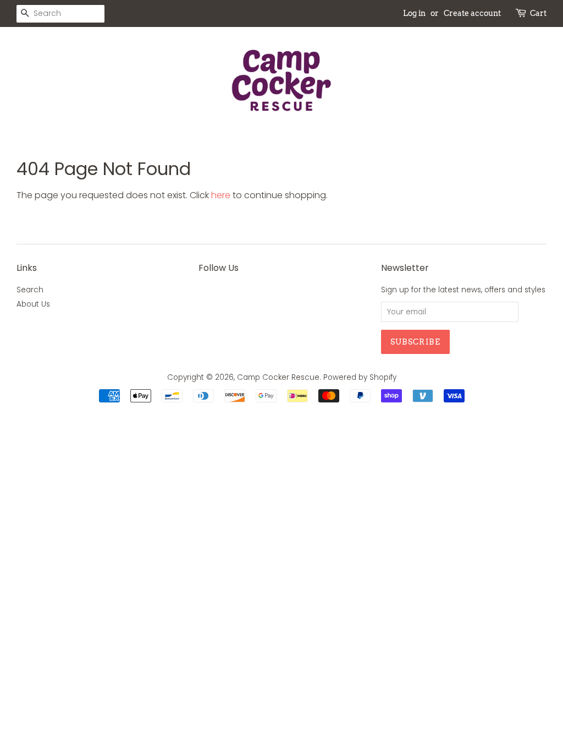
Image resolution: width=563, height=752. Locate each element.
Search (29, 290)
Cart (538, 13)
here (220, 195)
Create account (472, 13)
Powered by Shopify (359, 377)
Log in (414, 13)
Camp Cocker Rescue (278, 377)
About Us (33, 304)
